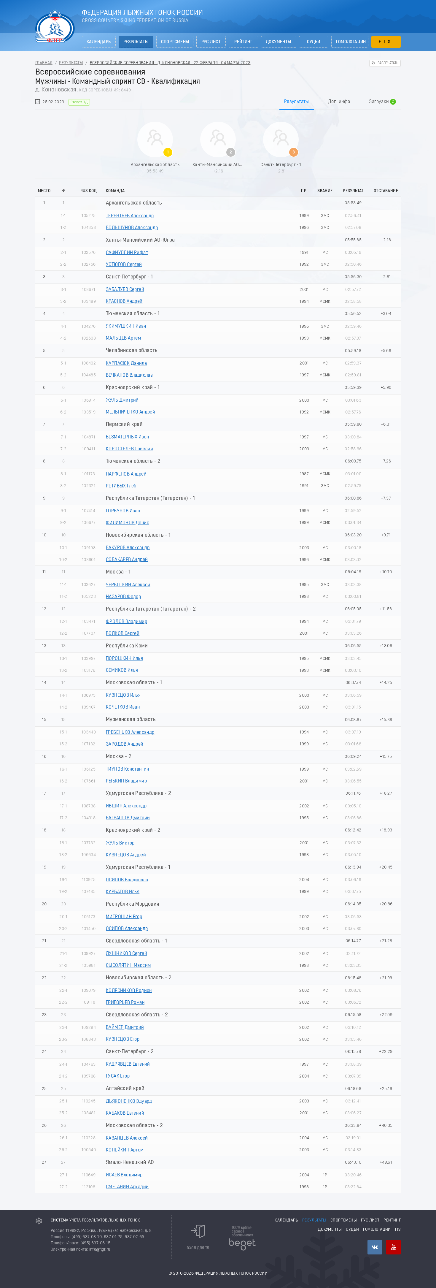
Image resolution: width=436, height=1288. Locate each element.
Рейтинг (243, 42)
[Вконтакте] (374, 1247)
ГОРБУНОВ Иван (123, 511)
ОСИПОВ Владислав (127, 880)
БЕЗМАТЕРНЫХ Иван (127, 437)
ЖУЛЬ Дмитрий (122, 400)
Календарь (99, 42)
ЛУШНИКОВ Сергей (126, 953)
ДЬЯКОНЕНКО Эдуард (129, 1101)
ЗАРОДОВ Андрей (125, 744)
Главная (43, 63)
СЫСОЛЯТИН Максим (128, 965)
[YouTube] (393, 1247)
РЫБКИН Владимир (126, 781)
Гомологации (351, 42)
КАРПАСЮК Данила (126, 363)
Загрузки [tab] (381, 102)
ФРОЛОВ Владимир (126, 622)
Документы (278, 42)
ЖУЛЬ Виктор (120, 843)
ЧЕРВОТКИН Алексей (128, 585)
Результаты (136, 42)
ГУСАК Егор (118, 1076)
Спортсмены (175, 42)
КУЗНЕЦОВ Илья (123, 695)
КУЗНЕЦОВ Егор (122, 1039)
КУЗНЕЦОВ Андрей (126, 855)
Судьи (313, 42)
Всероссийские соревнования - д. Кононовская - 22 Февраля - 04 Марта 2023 (170, 63)
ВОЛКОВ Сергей (122, 633)
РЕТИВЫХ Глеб (121, 486)
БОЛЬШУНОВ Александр (132, 228)
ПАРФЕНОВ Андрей (126, 474)
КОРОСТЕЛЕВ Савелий (129, 449)
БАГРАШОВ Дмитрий (128, 818)
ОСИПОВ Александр (127, 928)
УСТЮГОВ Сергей (124, 264)
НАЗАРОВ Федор (123, 597)
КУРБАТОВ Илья (122, 892)
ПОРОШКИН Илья (124, 658)
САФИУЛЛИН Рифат (127, 253)
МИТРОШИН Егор (124, 917)
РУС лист (211, 42)
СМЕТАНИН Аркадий (127, 1187)
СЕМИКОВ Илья (122, 670)
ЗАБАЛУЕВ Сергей (125, 289)
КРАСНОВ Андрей (124, 301)
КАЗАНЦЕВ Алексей (127, 1138)
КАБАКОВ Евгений (125, 1113)
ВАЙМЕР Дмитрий (125, 1027)
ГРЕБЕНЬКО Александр (130, 732)
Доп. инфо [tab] (339, 101)
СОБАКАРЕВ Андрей (127, 559)
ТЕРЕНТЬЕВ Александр (130, 216)
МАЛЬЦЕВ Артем (123, 338)
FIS (386, 42)
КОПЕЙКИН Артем (125, 1150)
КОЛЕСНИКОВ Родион (129, 990)
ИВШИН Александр (126, 806)
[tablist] (218, 102)
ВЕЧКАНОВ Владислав (129, 375)
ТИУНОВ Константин (127, 769)
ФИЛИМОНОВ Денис (127, 523)
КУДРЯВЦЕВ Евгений (128, 1064)
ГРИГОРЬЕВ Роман (125, 1002)
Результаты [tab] (296, 101)
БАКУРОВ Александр (128, 548)
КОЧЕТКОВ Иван (123, 707)
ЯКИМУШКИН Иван (126, 326)
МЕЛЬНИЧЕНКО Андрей (130, 412)
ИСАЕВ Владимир (124, 1175)
